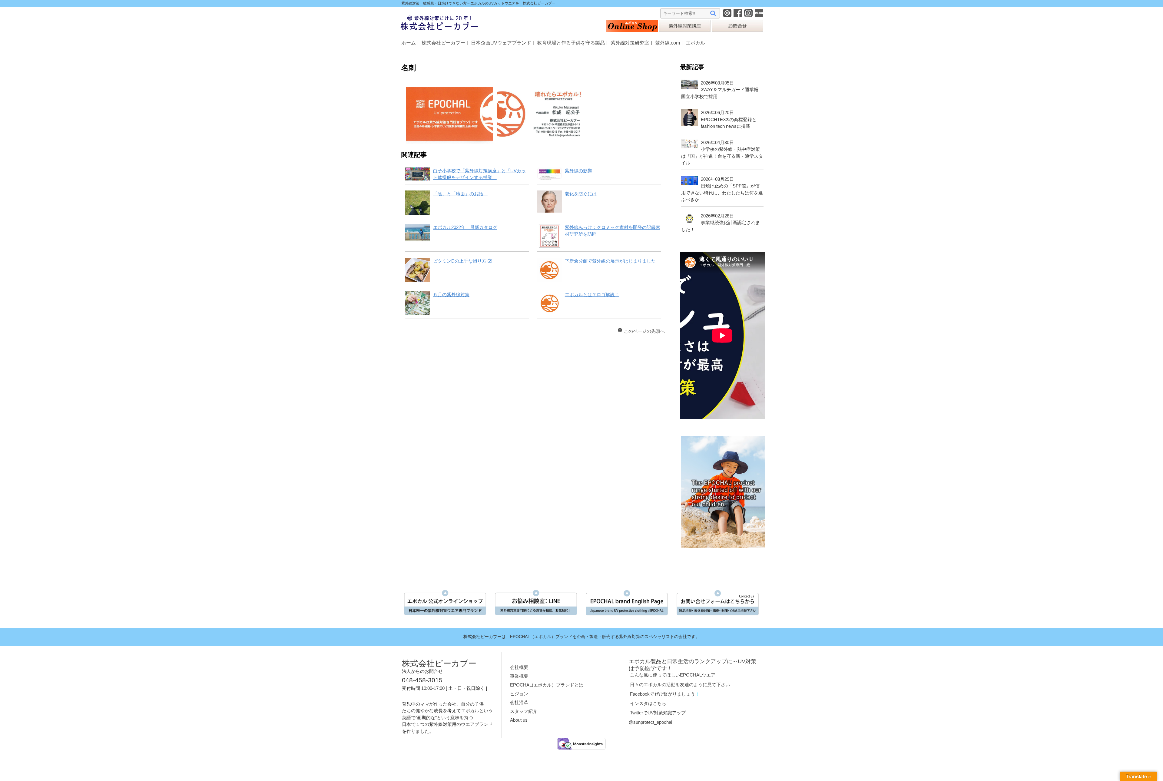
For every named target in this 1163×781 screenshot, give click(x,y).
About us (519, 720)
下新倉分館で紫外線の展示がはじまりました (610, 260)
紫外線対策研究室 (630, 42)
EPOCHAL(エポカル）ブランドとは (546, 684)
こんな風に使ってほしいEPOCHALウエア (672, 674)
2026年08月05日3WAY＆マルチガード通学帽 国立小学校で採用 (722, 89)
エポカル (695, 42)
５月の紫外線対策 (451, 294)
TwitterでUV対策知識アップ (658, 712)
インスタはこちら (648, 703)
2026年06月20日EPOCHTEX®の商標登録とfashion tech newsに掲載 (729, 119)
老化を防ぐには (581, 193)
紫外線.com (667, 42)
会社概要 (519, 667)
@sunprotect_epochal (650, 722)
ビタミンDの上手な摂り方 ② (462, 260)
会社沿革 (519, 702)
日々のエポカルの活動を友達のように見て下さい (680, 684)
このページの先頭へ (644, 331)
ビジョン (519, 693)
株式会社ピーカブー (443, 42)
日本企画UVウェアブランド (501, 42)
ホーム (408, 42)
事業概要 (519, 676)
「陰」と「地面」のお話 (460, 193)
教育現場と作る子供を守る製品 (571, 42)
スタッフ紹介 (523, 711)
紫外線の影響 (578, 170)
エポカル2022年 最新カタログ (465, 227)
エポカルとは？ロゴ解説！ (592, 294)
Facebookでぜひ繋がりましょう (662, 694)
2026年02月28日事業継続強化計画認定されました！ (720, 222)
